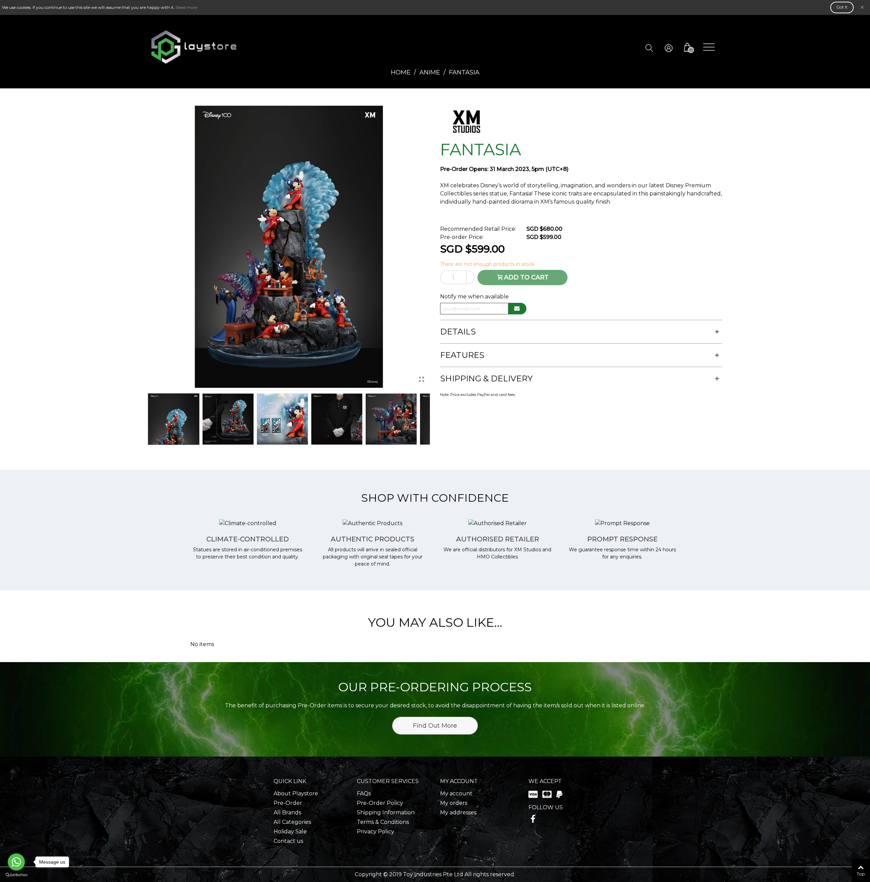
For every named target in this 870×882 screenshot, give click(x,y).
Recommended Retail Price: (478, 229)
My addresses (458, 812)
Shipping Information (386, 812)
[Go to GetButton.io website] (16, 875)
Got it (842, 7)
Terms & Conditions (383, 822)
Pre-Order (288, 803)
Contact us (288, 841)
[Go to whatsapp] (16, 861)
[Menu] (708, 46)
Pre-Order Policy (380, 803)
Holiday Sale (290, 831)
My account (456, 793)
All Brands (287, 812)
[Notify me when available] (517, 308)
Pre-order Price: (462, 237)
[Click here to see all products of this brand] (466, 122)
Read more (186, 7)
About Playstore (296, 793)
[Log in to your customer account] (674, 47)
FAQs (364, 793)
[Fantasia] (421, 379)
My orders (453, 803)
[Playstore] (194, 47)
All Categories (292, 822)
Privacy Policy (375, 831)
